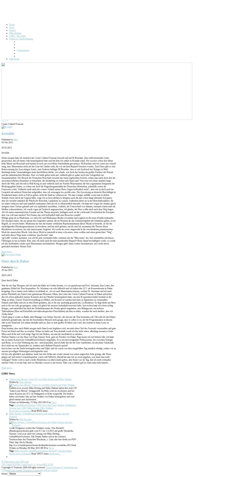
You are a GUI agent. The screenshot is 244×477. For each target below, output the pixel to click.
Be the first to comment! (20, 411)
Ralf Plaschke (25, 419)
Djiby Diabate (46, 408)
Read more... (7, 251)
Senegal (12, 408)
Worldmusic (70, 405)
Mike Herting (25, 382)
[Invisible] (7, 127)
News (54, 402)
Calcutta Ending (64, 451)
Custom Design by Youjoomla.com (62, 467)
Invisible (8, 133)
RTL (45, 464)
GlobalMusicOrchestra (25, 405)
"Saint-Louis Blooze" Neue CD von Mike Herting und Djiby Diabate (40, 379)
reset (40, 464)
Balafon (61, 405)
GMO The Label (43, 405)
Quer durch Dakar (15, 261)
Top (29, 464)
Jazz (19, 408)
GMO (24, 408)
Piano (54, 405)
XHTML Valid (19, 464)
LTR (51, 464)
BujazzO (53, 451)
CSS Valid (6, 464)
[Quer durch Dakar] (11, 254)
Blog (15, 139)
